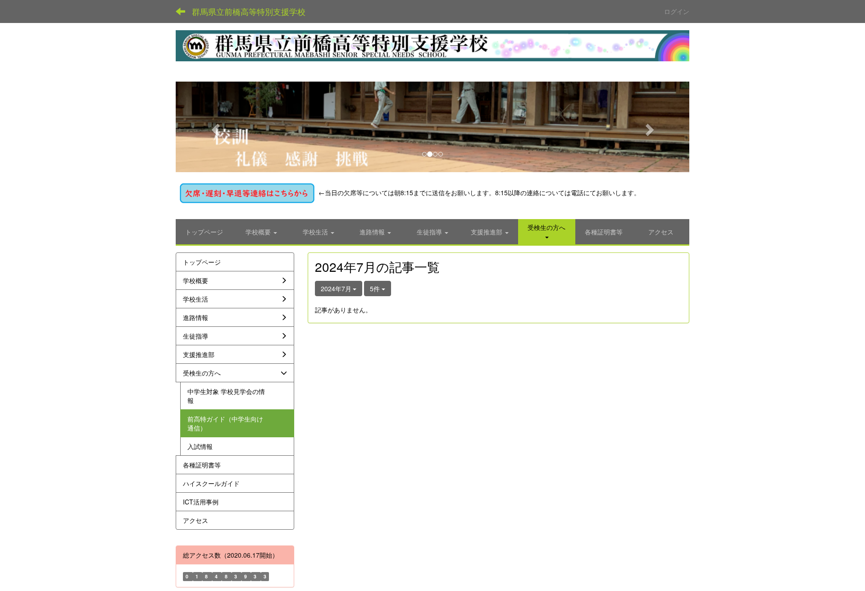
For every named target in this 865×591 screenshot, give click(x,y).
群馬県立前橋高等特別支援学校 (248, 11)
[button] (214, 127)
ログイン (676, 11)
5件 (376, 288)
